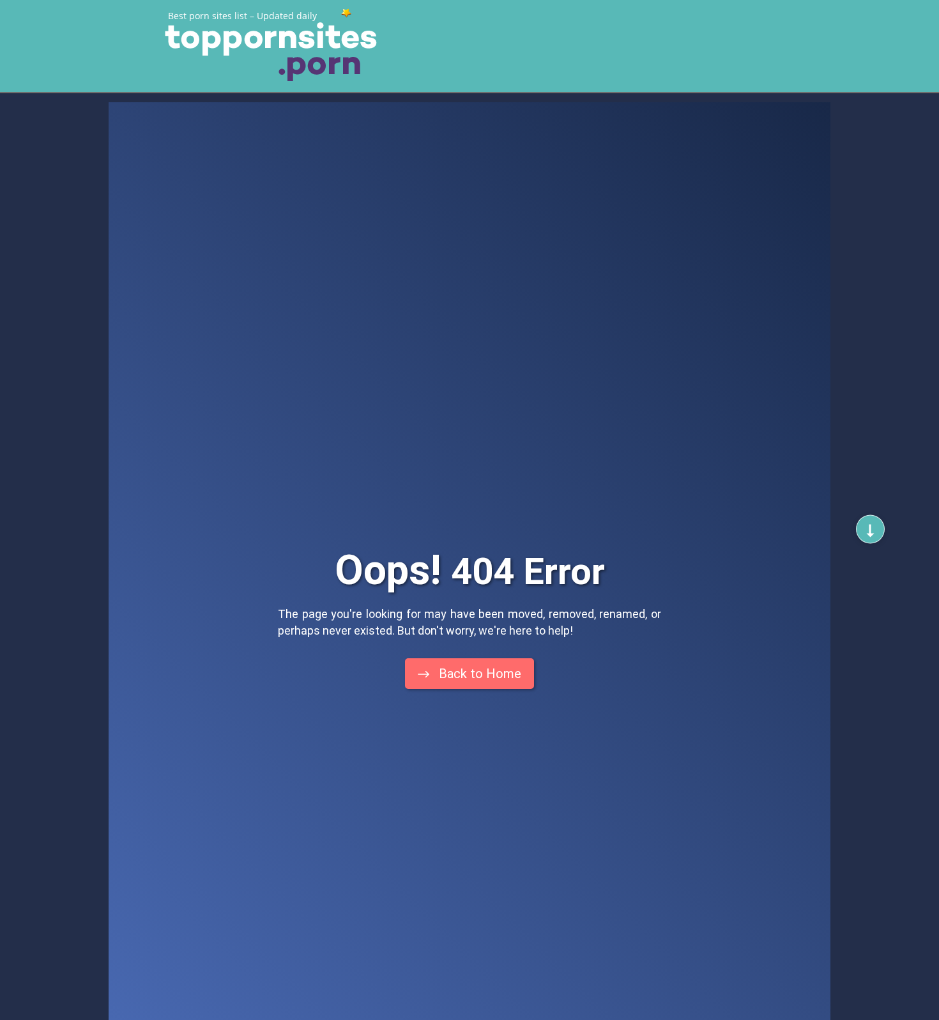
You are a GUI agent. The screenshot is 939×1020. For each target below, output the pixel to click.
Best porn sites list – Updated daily (242, 16)
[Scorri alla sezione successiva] (870, 529)
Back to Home (478, 673)
